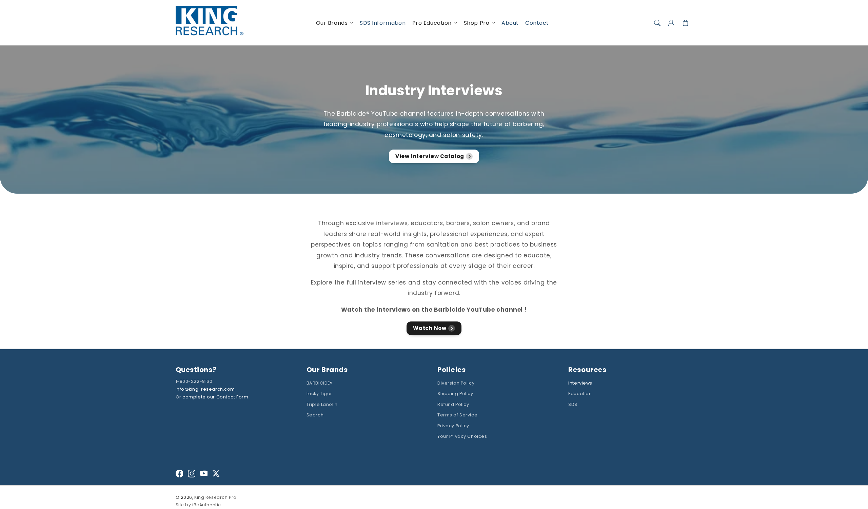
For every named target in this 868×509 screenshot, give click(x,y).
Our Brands (332, 22)
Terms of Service (457, 415)
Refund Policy (453, 404)
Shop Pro (477, 22)
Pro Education (432, 22)
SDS (572, 404)
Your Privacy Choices (462, 436)
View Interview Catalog (429, 156)
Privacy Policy (453, 426)
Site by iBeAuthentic (198, 505)
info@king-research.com (205, 389)
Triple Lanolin (322, 404)
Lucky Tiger (319, 393)
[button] (657, 23)
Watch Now (429, 328)
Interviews (580, 383)
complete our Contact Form (215, 397)
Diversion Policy (455, 383)
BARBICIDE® (320, 383)
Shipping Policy (455, 393)
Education (580, 393)
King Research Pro (215, 497)
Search (315, 415)
